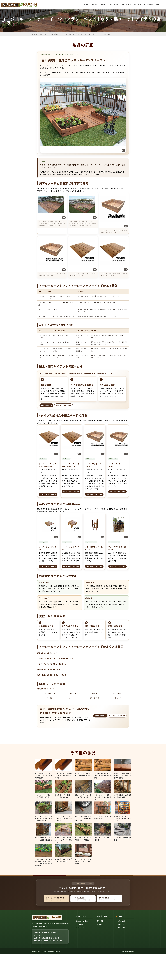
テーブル (71, 698)
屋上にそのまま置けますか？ (47, 653)
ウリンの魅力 (114, 5)
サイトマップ (121, 924)
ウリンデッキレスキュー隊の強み (95, 5)
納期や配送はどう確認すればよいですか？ (51, 675)
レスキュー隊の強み (82, 921)
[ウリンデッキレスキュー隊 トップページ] (47, 917)
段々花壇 (94, 693)
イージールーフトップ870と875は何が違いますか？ (55, 658)
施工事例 (99, 924)
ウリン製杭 (49, 698)
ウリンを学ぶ (126, 5)
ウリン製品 (137, 5)
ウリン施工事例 (94, 698)
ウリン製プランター (71, 693)
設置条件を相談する (46, 405)
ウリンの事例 (148, 5)
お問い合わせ (117, 698)
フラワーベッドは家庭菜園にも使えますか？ (52, 664)
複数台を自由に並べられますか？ (48, 669)
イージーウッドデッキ (48, 693)
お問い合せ (159, 5)
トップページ (121, 927)
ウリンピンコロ (117, 693)
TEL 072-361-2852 (41, 941)
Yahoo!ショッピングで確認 (63, 405)
